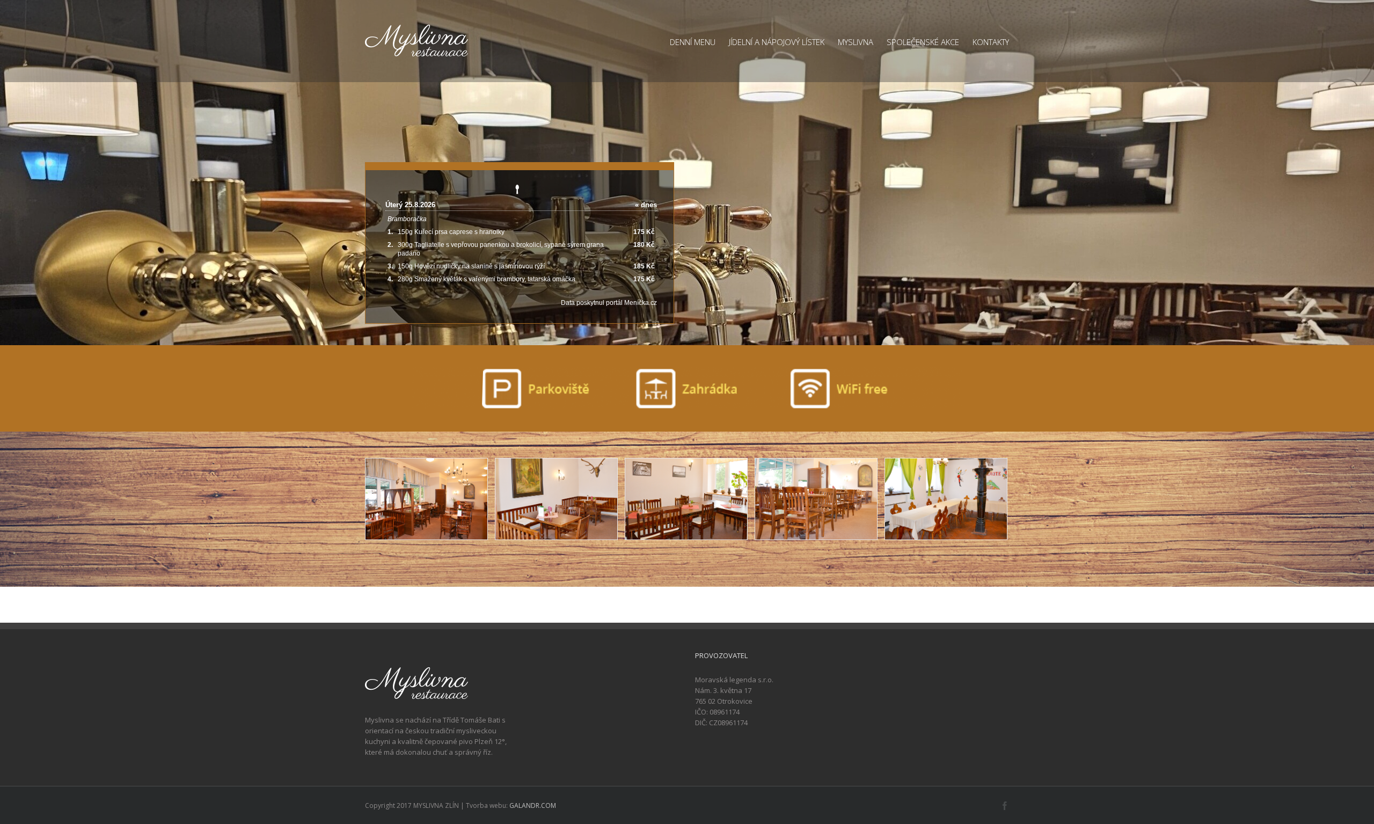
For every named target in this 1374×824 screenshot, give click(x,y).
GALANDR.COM (532, 805)
